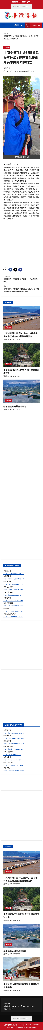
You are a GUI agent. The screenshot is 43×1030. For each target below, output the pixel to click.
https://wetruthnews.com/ (13, 589)
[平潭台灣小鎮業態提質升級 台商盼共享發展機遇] (21, 969)
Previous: (21, 279)
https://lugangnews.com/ (13, 600)
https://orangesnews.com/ (13, 611)
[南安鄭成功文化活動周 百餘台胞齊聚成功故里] (21, 355)
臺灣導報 (6, 68)
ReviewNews (20, 1027)
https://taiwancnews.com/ (13, 606)
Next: (21, 288)
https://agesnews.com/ (12, 595)
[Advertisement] (21, 244)
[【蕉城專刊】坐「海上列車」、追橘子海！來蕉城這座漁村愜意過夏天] (21, 318)
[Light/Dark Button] (16, 25)
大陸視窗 (7, 47)
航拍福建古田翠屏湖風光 (14, 406)
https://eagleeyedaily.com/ (13, 579)
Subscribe (36, 25)
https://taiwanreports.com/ (13, 573)
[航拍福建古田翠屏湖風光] (21, 391)
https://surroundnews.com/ (14, 584)
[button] (3, 25)
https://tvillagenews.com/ (13, 616)
